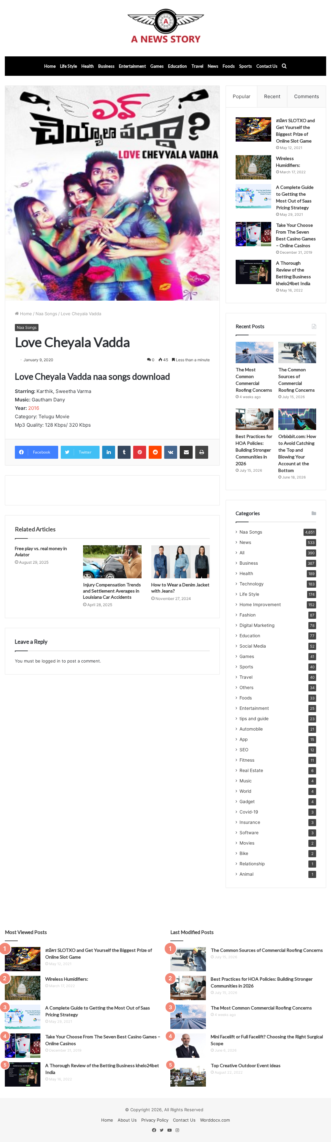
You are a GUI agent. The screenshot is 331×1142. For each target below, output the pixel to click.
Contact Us (266, 66)
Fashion (248, 614)
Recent (272, 96)
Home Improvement (260, 604)
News (213, 66)
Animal (246, 874)
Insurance (250, 822)
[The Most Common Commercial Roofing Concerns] (254, 352)
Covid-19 (249, 811)
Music (246, 780)
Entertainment (132, 66)
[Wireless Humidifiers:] (253, 167)
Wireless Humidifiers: (66, 979)
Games (157, 66)
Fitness (247, 760)
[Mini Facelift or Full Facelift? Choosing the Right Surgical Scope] (188, 1045)
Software (249, 832)
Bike (244, 853)
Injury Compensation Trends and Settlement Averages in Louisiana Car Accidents (112, 591)
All (242, 552)
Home (50, 66)
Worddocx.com (215, 1120)
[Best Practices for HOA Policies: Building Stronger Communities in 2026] (254, 419)
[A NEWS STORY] (165, 28)
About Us (127, 1120)
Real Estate (251, 770)
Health (87, 66)
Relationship (252, 863)
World (245, 791)
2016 (33, 408)
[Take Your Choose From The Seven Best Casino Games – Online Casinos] (253, 234)
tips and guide (254, 718)
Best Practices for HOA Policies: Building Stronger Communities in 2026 (254, 449)
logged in (51, 660)
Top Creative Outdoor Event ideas (246, 1065)
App (244, 739)
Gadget (247, 801)
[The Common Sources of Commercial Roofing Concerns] (297, 352)
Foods (229, 66)
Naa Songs (46, 313)
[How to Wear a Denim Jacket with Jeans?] (180, 561)
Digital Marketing (257, 625)
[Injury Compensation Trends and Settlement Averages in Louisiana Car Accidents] (112, 561)
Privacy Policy (154, 1120)
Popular (242, 96)
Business (106, 66)
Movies (247, 843)
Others (246, 687)
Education (177, 66)
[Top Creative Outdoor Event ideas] (188, 1074)
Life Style (68, 66)
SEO (244, 749)
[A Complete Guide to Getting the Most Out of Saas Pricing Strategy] (253, 196)
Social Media (253, 646)
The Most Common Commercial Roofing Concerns (261, 1007)
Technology (252, 583)
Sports (245, 66)
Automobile (251, 729)
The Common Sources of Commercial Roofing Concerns (267, 950)
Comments (306, 96)
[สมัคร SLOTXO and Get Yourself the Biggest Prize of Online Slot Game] (253, 129)
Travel (197, 66)
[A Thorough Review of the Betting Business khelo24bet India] (253, 272)
